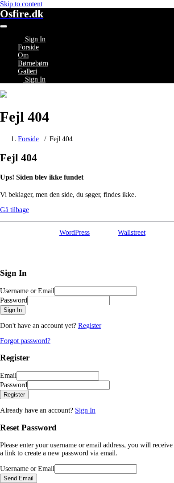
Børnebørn (33, 63)
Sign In (85, 410)
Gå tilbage (14, 209)
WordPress (74, 232)
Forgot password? (25, 340)
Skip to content (21, 4)
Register (89, 325)
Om (23, 55)
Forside (28, 47)
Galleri (27, 71)
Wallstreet (131, 232)
